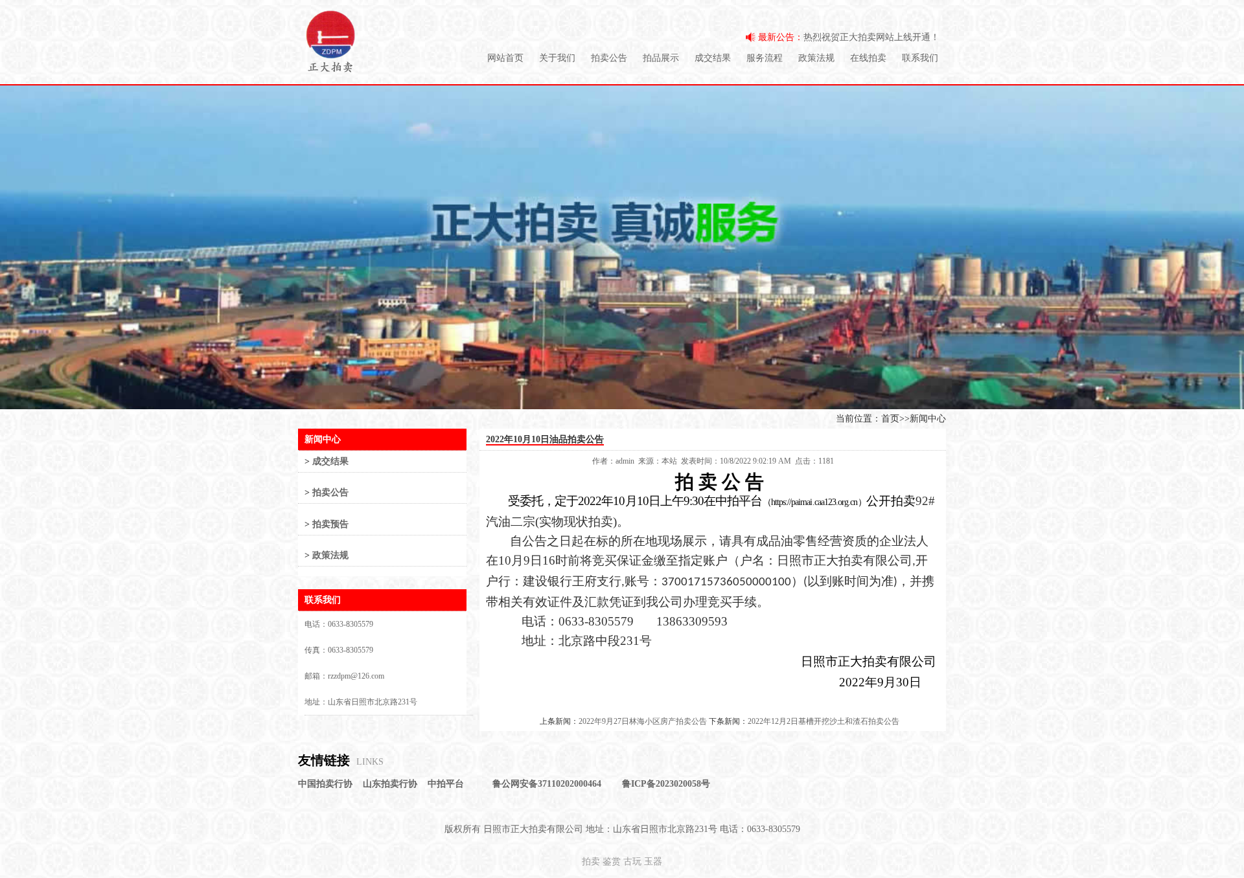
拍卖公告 (609, 58)
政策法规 (816, 58)
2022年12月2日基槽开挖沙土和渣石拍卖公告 (823, 721)
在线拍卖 (868, 58)
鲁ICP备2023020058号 (666, 784)
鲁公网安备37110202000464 (546, 784)
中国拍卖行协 (325, 784)
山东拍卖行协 (390, 784)
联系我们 (920, 58)
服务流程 (764, 58)
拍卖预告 (330, 524)
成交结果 (713, 58)
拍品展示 (661, 58)
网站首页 (505, 58)
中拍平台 (446, 784)
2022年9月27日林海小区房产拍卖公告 (643, 721)
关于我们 (557, 58)
